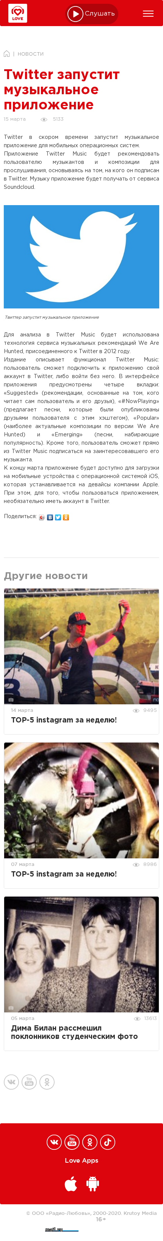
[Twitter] (58, 515)
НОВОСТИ (31, 54)
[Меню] (148, 14)
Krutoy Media (140, 1213)
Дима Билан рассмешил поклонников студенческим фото (74, 1032)
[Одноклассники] (66, 515)
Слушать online (100, 14)
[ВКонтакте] (50, 515)
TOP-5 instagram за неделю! (64, 720)
